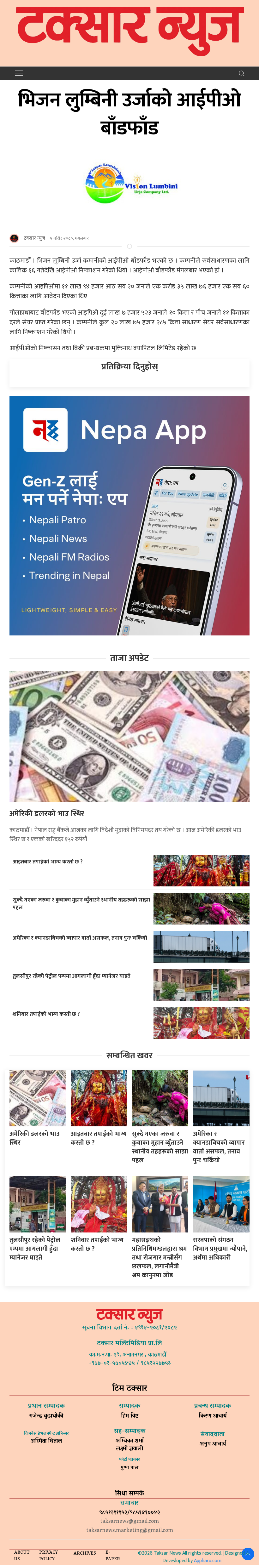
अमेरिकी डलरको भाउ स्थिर (46, 813)
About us (22, 1556)
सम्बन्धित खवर (129, 1056)
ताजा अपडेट (129, 658)
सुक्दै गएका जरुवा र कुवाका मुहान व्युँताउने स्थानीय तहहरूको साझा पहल (81, 903)
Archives (85, 1554)
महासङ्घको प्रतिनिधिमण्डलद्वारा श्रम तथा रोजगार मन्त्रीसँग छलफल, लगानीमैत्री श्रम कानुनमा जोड (159, 1258)
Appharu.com (207, 1560)
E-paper (112, 1556)
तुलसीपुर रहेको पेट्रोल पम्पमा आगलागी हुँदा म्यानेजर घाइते (71, 976)
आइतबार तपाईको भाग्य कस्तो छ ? (48, 861)
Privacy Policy (48, 1556)
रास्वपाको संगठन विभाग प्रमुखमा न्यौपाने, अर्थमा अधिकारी (220, 1249)
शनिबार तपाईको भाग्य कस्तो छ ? (46, 1014)
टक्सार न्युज (34, 238)
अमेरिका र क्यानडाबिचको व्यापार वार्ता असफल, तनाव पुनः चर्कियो (80, 937)
